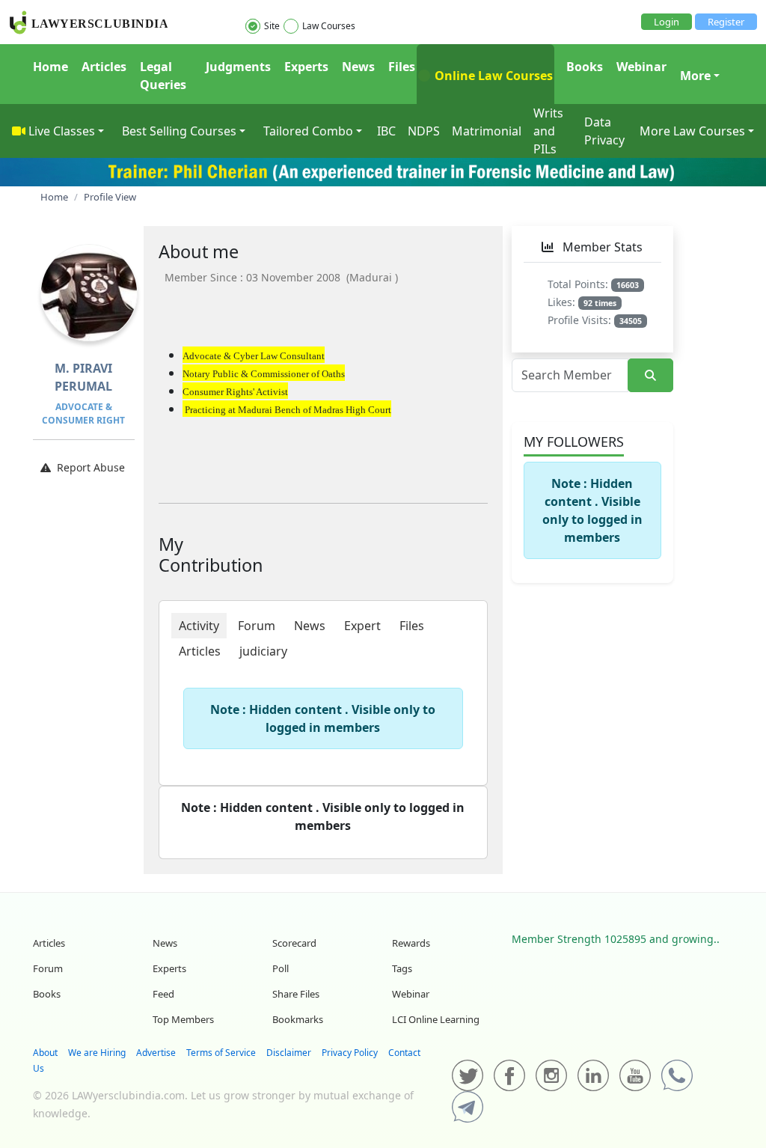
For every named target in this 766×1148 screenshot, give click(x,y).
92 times (599, 303)
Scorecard (294, 943)
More (695, 75)
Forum (48, 968)
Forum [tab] (256, 625)
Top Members (183, 1019)
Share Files (295, 994)
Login (666, 21)
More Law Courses (692, 131)
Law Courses (328, 25)
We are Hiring (97, 1052)
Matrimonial (486, 131)
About (45, 1052)
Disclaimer (288, 1052)
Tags (402, 968)
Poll (280, 968)
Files (401, 66)
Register (726, 21)
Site (272, 25)
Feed (163, 994)
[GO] (650, 375)
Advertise (156, 1052)
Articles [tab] (200, 651)
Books (584, 66)
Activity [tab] (199, 625)
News (358, 66)
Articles (104, 66)
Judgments (238, 66)
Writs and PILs (548, 131)
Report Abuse (91, 467)
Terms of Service (221, 1052)
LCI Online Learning (435, 1019)
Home (50, 66)
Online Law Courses (492, 75)
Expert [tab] (362, 625)
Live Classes (61, 131)
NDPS (424, 131)
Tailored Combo (308, 131)
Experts (306, 66)
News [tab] (309, 625)
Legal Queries (163, 75)
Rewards (411, 943)
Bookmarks (297, 1019)
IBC (386, 131)
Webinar (641, 66)
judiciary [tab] (263, 651)
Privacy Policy (350, 1052)
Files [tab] (411, 625)
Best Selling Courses (179, 131)
